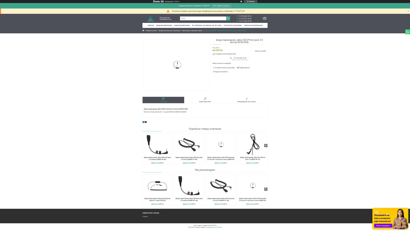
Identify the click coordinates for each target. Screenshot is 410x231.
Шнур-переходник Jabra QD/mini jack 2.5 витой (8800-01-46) (189, 158)
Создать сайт (169, 1)
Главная (151, 25)
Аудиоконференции (182, 25)
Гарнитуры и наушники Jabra (192, 30)
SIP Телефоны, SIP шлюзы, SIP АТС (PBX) (206, 25)
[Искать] (228, 18)
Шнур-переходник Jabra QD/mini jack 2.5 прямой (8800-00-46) (157, 158)
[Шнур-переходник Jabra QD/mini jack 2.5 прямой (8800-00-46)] (157, 144)
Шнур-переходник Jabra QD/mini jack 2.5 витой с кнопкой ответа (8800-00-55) (221, 159)
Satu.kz (214, 225)
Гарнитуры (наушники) (233, 25)
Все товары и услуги (221, 6)
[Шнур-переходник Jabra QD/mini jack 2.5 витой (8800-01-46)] (189, 144)
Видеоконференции (164, 25)
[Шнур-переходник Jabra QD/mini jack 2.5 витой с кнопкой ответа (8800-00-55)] (221, 144)
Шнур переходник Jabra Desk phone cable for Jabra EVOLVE (157, 199)
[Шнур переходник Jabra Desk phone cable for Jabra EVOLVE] (157, 185)
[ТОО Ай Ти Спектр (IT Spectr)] (150, 18)
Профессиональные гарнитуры (169, 30)
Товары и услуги (151, 30)
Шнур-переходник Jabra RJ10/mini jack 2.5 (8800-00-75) (252, 158)
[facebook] (143, 122)
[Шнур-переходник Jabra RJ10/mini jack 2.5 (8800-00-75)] (252, 144)
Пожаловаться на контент (214, 227)
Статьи (145, 216)
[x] (146, 122)
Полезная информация (253, 25)
